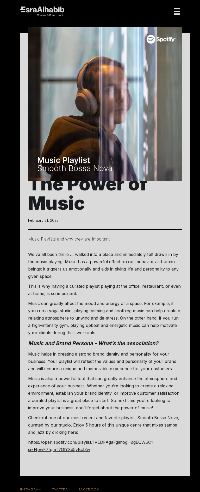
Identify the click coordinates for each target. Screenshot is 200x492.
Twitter (60, 489)
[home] (42, 11)
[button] (177, 11)
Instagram (31, 489)
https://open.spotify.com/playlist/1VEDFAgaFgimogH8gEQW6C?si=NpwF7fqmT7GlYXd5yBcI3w (90, 446)
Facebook (88, 489)
